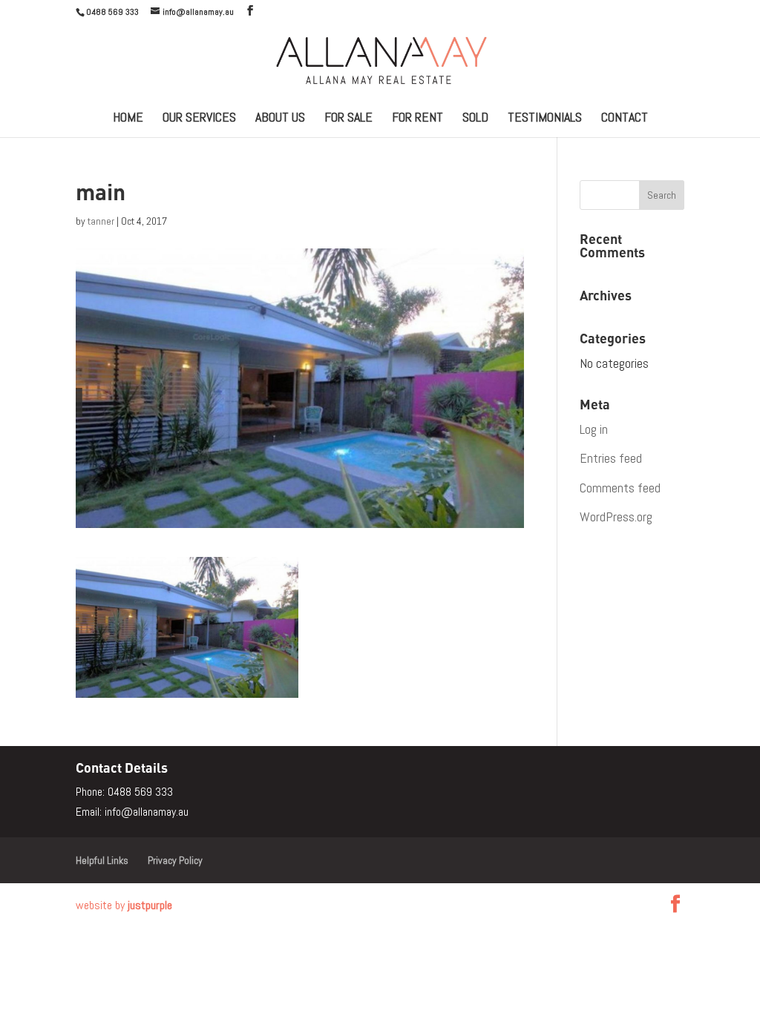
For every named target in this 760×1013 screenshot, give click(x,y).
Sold (475, 118)
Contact (624, 118)
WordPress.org (616, 516)
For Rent (417, 118)
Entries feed (611, 457)
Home (128, 118)
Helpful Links (102, 860)
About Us (280, 118)
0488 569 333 (140, 791)
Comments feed (620, 487)
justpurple (150, 905)
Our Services (199, 118)
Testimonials (545, 118)
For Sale (348, 118)
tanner (101, 221)
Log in (594, 429)
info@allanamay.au (147, 811)
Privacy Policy (175, 860)
